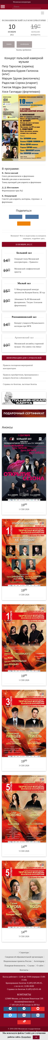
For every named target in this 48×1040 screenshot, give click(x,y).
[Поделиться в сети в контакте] (15, 217)
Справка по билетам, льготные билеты (20, 384)
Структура (24, 952)
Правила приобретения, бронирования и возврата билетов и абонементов (21, 376)
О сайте (40, 965)
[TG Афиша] (24, 1009)
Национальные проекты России (17, 961)
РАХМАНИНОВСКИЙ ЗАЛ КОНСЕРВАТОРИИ (24, 20)
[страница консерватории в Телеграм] (10, 1009)
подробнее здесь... (39, 239)
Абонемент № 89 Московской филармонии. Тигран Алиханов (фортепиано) (28, 302)
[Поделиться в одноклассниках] (23, 223)
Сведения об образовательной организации (24, 957)
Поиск (9, 44)
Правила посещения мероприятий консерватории (18, 367)
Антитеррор (39, 961)
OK (36, 1037)
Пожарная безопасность (14, 965)
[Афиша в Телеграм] (24, 1022)
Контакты (24, 970)
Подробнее (26, 1037)
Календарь (24, 44)
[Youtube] (38, 1009)
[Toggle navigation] (42, 13)
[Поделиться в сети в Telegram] (32, 217)
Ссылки (31, 965)
